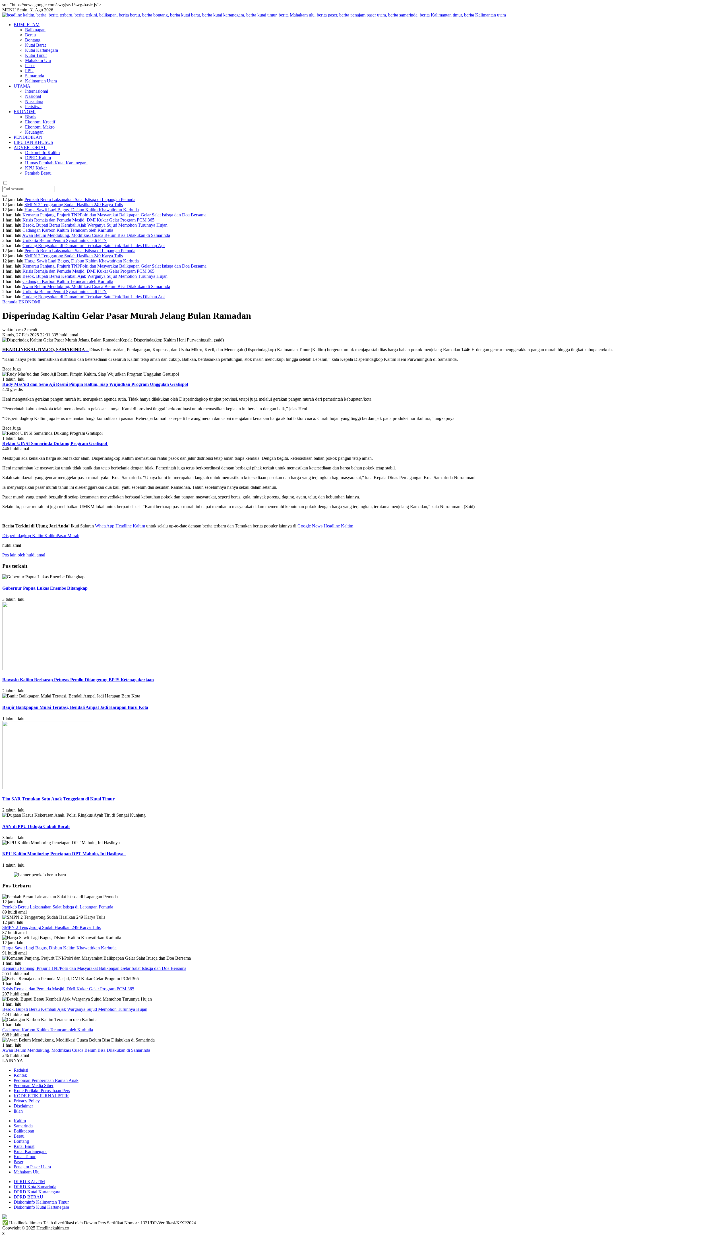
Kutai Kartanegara (41, 50)
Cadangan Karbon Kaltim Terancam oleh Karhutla (67, 230)
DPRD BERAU (28, 1196)
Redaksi (21, 1070)
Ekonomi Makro (40, 127)
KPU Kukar (36, 167)
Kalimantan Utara (41, 80)
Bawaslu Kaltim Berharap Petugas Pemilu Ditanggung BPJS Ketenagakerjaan (78, 679)
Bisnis (30, 116)
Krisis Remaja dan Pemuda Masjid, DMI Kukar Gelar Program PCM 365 (88, 220)
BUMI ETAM (27, 24)
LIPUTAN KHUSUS (33, 142)
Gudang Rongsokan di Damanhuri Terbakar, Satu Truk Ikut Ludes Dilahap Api (93, 245)
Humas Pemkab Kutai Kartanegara (56, 162)
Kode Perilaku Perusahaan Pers (42, 1090)
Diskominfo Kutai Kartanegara (41, 1207)
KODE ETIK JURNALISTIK (41, 1095)
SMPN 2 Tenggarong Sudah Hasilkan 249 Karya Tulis (73, 204)
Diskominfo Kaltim (42, 152)
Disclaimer (23, 1106)
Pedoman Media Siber (33, 1085)
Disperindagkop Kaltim (23, 535)
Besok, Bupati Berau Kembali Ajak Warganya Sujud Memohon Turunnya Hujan (94, 225)
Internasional (36, 91)
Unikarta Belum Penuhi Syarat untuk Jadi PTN (64, 240)
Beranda (9, 301)
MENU (9, 9)
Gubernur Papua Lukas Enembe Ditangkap (45, 588)
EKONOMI (25, 111)
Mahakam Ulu (38, 60)
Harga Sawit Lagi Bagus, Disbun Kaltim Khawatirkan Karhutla (81, 209)
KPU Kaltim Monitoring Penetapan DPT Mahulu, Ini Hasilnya (64, 853)
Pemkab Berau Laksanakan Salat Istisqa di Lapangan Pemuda (79, 199)
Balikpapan (35, 29)
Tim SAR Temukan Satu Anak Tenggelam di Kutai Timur (58, 798)
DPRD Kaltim (38, 157)
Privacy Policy (27, 1100)
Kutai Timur (36, 55)
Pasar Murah (68, 535)
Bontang (32, 40)
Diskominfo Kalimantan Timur (41, 1202)
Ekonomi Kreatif (40, 121)
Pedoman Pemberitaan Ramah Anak (46, 1080)
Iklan (18, 1111)
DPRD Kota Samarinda (35, 1186)
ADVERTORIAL (30, 147)
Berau (30, 34)
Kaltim (50, 535)
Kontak (20, 1075)
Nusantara (34, 101)
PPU (29, 70)
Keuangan (34, 132)
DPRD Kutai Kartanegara (37, 1191)
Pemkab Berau (38, 173)
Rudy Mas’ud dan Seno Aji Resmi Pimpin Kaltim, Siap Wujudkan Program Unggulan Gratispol (95, 384)
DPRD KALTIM (29, 1181)
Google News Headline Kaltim (325, 525)
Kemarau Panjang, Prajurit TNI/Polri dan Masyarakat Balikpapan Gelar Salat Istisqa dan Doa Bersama (114, 214)
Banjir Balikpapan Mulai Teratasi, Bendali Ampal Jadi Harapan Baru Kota (75, 707)
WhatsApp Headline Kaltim (120, 525)
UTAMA (22, 86)
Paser (30, 65)
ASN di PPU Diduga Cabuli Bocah (36, 826)
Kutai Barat (35, 45)
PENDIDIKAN (28, 137)
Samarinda (34, 75)
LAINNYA (12, 1060)
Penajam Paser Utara (32, 1166)
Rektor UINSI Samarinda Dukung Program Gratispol (55, 443)
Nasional (33, 96)
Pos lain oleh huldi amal (23, 554)
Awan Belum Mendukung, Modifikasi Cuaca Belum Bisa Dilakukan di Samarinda (96, 235)
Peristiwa (33, 106)
